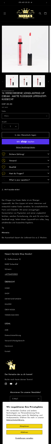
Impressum (9, 346)
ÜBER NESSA (10, 309)
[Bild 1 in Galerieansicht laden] (12, 81)
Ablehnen (24, 432)
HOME (7, 288)
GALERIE (8, 304)
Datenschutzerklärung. (15, 420)
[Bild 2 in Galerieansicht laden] (25, 81)
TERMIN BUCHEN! (12, 315)
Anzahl (4, 122)
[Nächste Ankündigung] (46, 2)
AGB (6, 330)
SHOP (7, 293)
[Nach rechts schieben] (48, 81)
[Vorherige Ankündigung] (4, 2)
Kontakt (7, 351)
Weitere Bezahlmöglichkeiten (25, 147)
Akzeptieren (24, 426)
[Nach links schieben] (2, 81)
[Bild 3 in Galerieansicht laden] (39, 81)
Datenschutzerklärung (13, 335)
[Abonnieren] (38, 399)
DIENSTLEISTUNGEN (13, 299)
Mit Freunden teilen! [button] (12, 189)
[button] (4, 13)
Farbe (4, 111)
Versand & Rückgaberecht (14, 340)
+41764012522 (11, 274)
